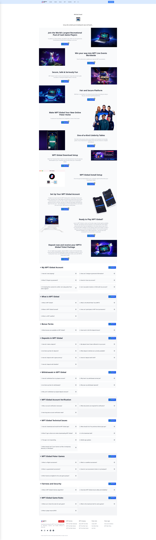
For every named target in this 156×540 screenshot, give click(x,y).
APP (75, 1)
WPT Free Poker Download (71, 523)
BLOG (60, 1)
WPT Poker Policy (107, 526)
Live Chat (93, 528)
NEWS (55, 1)
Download (111, 1)
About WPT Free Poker (83, 523)
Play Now (65, 44)
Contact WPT (94, 523)
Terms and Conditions (108, 523)
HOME (50, 1)
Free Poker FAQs (95, 526)
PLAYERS (70, 1)
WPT (65, 1)
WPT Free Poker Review (71, 526)
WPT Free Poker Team (83, 526)
